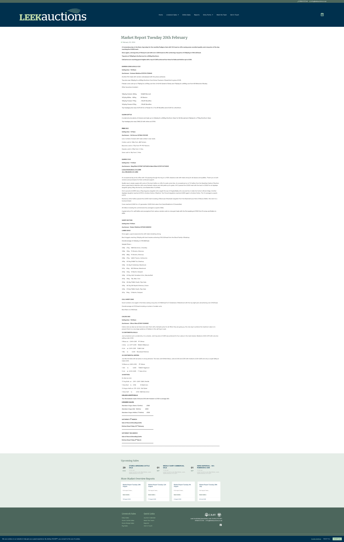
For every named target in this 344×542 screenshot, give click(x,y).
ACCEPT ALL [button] (337, 539)
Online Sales (186, 15)
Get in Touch (234, 15)
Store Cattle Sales (128, 520)
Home (161, 15)
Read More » (126, 494)
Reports (197, 15)
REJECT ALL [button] (326, 539)
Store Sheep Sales (128, 523)
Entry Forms (207, 15)
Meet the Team (222, 15)
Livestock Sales (171, 15)
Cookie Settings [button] (316, 539)
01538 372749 (199, 520)
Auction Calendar (149, 518)
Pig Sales (125, 526)
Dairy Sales (125, 518)
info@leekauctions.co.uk (214, 520)
